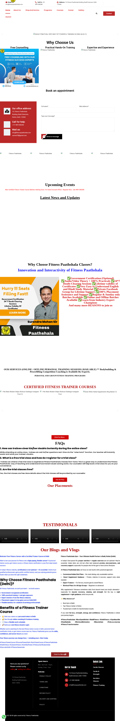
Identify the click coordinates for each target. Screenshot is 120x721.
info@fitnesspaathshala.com (14, 4)
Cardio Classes (98, 667)
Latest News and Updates (60, 198)
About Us (17, 10)
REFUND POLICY (45, 693)
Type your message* (48, 116)
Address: (62, 2)
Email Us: (11, 2)
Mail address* (84, 106)
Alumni (8, 17)
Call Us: (39, 2)
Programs (48, 10)
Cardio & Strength (96, 673)
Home (7, 10)
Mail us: (16, 129)
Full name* (44, 106)
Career (71, 10)
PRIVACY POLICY (45, 676)
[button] (60, 437)
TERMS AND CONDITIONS (43, 684)
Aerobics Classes (96, 679)
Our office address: (22, 108)
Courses (60, 10)
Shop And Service (32, 10)
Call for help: (18, 122)
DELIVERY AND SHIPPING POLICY (48, 701)
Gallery (81, 10)
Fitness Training (99, 685)
